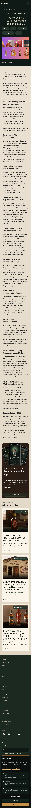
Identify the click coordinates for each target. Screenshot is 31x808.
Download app (15, 495)
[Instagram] (4, 734)
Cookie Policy (16, 769)
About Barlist (5, 697)
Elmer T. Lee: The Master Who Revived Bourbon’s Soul (14, 538)
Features (4, 665)
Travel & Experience (8, 33)
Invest (3, 704)
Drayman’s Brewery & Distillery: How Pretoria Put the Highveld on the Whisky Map (15, 585)
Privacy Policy (5, 713)
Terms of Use (5, 710)
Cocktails (4, 683)
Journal (13, 14)
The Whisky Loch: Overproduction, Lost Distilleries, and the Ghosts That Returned (15, 634)
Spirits (3, 680)
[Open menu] (28, 3)
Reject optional (15, 796)
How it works (5, 669)
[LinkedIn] (9, 734)
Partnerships (5, 700)
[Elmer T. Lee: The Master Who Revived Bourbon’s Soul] (15, 521)
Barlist (4, 3)
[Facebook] (14, 734)
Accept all (15, 804)
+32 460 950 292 (6, 724)
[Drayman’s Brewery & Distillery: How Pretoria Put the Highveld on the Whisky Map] (15, 567)
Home (7, 14)
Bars (3, 689)
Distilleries (21, 14)
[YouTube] (19, 734)
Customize (15, 800)
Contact (4, 707)
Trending (19, 33)
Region (13, 29)
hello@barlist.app (6, 721)
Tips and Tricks (22, 29)
